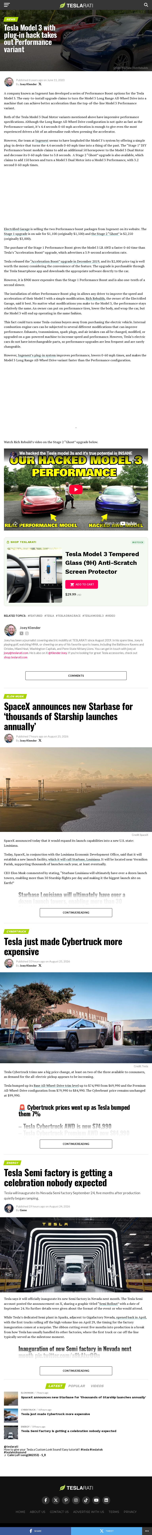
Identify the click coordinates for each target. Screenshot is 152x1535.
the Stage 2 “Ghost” (105, 234)
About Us (37, 1512)
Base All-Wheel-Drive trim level (56, 1085)
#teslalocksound (15, 1452)
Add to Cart (85, 584)
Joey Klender (28, 84)
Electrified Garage (17, 229)
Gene (23, 1210)
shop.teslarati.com (15, 657)
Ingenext (41, 140)
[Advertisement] (76, 199)
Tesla (50, 616)
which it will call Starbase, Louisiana (74, 859)
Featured (36, 616)
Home (20, 1512)
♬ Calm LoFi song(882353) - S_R (25, 1455)
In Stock (137, 542)
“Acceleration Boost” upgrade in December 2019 (64, 261)
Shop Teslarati (23, 542)
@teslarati (11, 1446)
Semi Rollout (108, 1303)
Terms (114, 1512)
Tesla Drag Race (69, 616)
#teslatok (96, 1449)
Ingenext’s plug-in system (37, 355)
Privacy (130, 1512)
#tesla (85, 1449)
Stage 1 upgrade (15, 234)
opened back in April (131, 1317)
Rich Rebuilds (95, 298)
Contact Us (59, 1512)
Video (111, 616)
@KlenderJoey (57, 653)
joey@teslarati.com (16, 653)
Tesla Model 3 (94, 616)
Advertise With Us (88, 1512)
